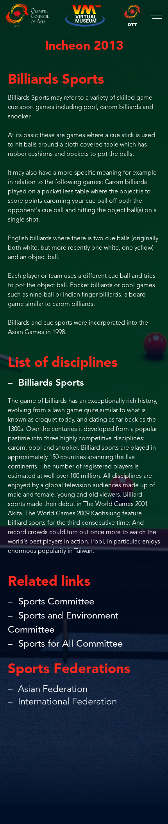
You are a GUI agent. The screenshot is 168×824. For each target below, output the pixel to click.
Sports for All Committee (70, 644)
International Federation (66, 702)
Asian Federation (52, 689)
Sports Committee (56, 602)
